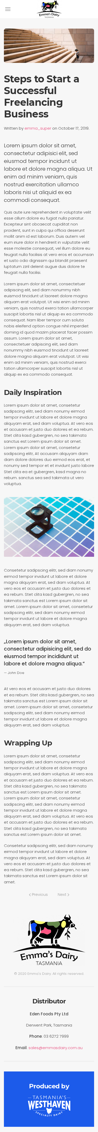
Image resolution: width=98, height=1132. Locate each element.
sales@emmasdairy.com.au (55, 1047)
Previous (39, 894)
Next (62, 894)
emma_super (38, 128)
